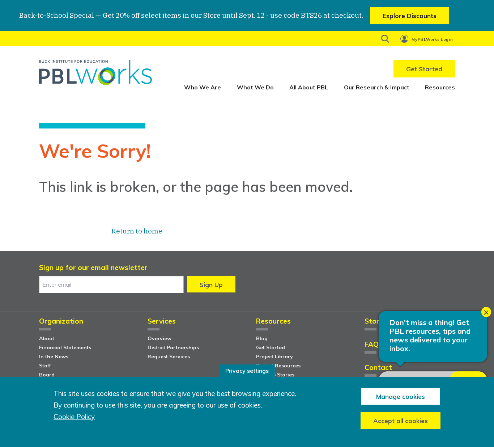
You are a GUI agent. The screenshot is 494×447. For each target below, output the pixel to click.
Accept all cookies (400, 420)
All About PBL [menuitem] (308, 87)
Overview (159, 338)
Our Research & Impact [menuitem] (376, 87)
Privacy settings (247, 370)
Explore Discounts (409, 16)
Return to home (136, 231)
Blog (262, 338)
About (46, 338)
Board (47, 374)
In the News (53, 356)
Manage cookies (400, 396)
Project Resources (278, 365)
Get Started (270, 347)
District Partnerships (173, 347)
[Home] (95, 75)
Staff (45, 365)
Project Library (274, 356)
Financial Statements (65, 347)
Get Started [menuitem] (424, 69)
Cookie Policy (74, 416)
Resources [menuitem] (440, 87)
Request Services (169, 356)
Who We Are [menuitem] (202, 87)
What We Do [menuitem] (255, 87)
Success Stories (275, 374)
